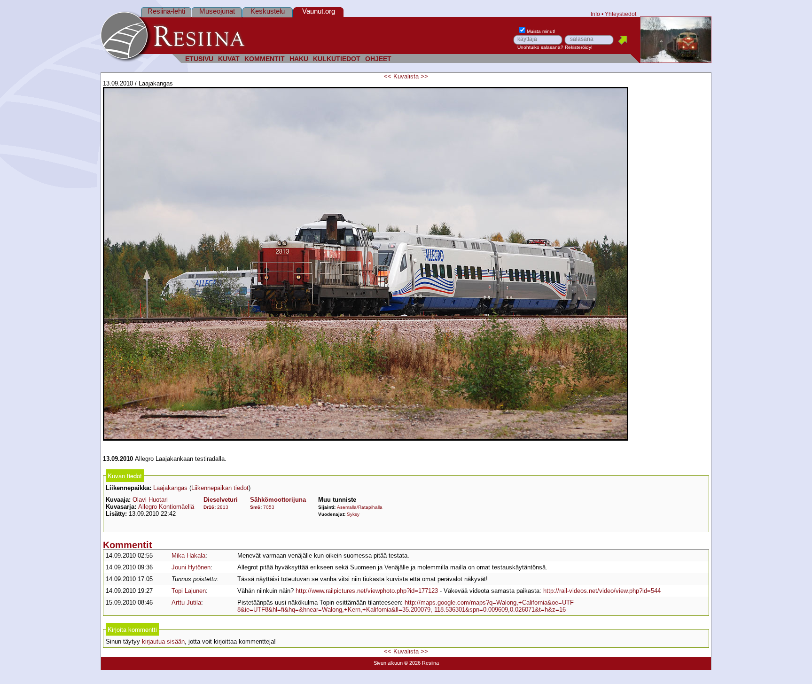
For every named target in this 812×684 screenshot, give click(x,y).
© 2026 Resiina (421, 663)
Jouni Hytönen (191, 567)
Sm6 (255, 507)
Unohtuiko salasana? (540, 47)
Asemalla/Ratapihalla (360, 507)
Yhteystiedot (620, 14)
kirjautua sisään (163, 641)
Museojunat (217, 11)
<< (387, 76)
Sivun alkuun (388, 663)
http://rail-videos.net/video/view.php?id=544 (602, 590)
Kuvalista (406, 76)
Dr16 (208, 507)
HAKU (298, 58)
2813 (222, 507)
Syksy (353, 514)
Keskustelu (267, 11)
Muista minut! (541, 31)
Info (595, 14)
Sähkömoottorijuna (278, 499)
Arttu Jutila (186, 602)
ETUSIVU (199, 58)
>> (424, 76)
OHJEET (378, 58)
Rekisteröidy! (579, 47)
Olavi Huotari (150, 499)
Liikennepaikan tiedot (220, 487)
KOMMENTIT (264, 58)
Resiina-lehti (166, 11)
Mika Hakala (188, 555)
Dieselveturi (220, 499)
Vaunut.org (318, 11)
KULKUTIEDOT (336, 58)
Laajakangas (170, 487)
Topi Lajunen (189, 590)
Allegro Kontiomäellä (166, 506)
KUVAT (229, 58)
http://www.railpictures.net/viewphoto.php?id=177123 (367, 590)
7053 (268, 507)
